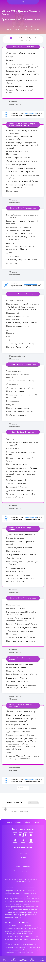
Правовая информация (23, 871)
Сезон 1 (9, 29)
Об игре (27, 822)
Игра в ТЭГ (32, 38)
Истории (23, 38)
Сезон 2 (17, 29)
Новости (23, 862)
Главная (15, 38)
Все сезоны (35, 29)
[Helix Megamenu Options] (23, 2)
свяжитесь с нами (31, 936)
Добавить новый (33, 802)
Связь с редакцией (23, 866)
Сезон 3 (25, 29)
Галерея (23, 857)
